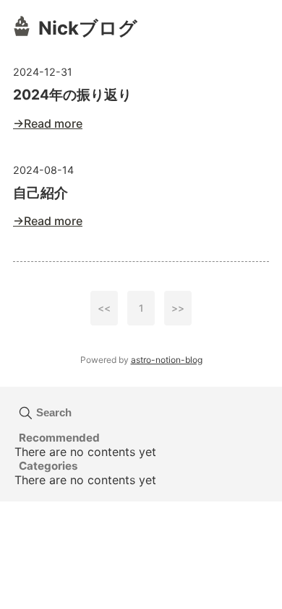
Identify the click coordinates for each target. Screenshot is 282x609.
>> (177, 308)
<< (104, 308)
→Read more (47, 123)
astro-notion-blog (166, 359)
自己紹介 (40, 192)
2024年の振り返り (72, 94)
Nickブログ (87, 28)
